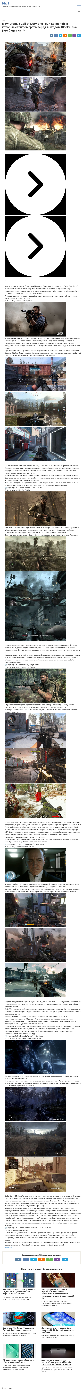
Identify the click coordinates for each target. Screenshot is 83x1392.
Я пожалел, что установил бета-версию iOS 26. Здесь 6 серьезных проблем (58, 1330)
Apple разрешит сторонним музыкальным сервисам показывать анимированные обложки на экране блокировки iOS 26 (58, 1293)
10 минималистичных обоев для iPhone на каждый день (18, 1361)
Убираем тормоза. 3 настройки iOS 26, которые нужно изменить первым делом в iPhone (19, 1291)
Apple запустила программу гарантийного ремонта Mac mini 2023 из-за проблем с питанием (56, 1362)
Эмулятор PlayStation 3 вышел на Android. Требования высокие (18, 1329)
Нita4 (5, 3)
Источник (8, 1247)
